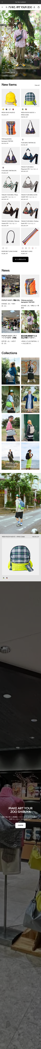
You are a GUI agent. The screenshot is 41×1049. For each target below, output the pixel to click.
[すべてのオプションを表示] (35, 248)
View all (37, 85)
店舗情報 (20, 825)
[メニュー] (2, 7)
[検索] (6, 7)
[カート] (38, 7)
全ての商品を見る (20, 259)
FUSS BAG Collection (8, 75)
